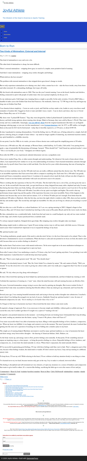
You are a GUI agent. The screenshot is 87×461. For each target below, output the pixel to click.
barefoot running (33, 371)
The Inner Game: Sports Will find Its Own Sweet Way (16, 385)
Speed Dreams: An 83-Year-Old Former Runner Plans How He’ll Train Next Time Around (24, 386)
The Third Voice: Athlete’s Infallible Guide (14, 390)
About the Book (7, 34)
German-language (51, 125)
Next (8, 379)
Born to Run (45, 371)
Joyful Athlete (14, 10)
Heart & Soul (15, 371)
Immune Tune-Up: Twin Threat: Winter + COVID (15, 395)
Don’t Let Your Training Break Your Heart (14, 387)
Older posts (4, 376)
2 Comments (10, 374)
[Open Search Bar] (1, 23)
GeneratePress (32, 458)
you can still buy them (36, 122)
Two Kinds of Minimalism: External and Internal (22, 51)
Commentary (5, 371)
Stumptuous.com (43, 405)
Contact (5, 37)
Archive (5, 31)
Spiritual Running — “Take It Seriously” (13, 393)
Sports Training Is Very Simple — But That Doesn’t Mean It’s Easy (19, 396)
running (76, 371)
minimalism (68, 371)
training (24, 371)
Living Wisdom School (65, 423)
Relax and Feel (8, 391)
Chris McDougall (57, 371)
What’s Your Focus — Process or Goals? (14, 392)
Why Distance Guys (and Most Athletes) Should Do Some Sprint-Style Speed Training (23, 389)
